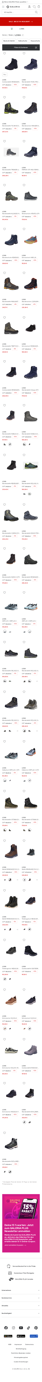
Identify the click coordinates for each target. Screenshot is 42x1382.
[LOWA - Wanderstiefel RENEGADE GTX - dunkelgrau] (31, 559)
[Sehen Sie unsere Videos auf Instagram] (13, 1328)
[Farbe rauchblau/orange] (10, 780)
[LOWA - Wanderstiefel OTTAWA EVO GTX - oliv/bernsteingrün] (11, 802)
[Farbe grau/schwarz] (24, 681)
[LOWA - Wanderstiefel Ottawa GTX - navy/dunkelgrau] (31, 372)
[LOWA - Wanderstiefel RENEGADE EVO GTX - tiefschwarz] (11, 466)
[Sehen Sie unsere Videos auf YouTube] (21, 1328)
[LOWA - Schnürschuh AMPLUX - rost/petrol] (31, 240)
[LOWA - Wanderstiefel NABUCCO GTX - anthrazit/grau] (11, 416)
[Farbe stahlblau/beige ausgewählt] (10, 444)
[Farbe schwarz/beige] (10, 830)
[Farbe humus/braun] (24, 1028)
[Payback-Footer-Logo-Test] (34, 1336)
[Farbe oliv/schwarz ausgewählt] (15, 730)
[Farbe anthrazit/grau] (4, 444)
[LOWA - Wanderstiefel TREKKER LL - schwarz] (11, 152)
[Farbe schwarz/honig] (15, 879)
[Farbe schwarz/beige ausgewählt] (29, 830)
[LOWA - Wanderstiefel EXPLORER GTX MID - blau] (31, 1094)
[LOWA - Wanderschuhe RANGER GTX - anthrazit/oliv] (31, 108)
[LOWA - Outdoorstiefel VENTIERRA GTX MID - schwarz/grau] (31, 951)
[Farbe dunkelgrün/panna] (29, 1122)
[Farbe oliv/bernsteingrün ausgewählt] (4, 830)
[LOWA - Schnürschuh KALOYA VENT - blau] (11, 1050)
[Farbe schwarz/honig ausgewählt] (15, 929)
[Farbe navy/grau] (24, 631)
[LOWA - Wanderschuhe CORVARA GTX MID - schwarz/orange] (31, 284)
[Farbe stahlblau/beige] (29, 444)
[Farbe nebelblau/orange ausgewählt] (29, 631)
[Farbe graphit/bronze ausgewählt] (4, 979)
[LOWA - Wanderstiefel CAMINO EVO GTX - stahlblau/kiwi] (11, 515)
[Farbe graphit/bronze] (24, 929)
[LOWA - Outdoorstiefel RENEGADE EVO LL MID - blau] (11, 372)
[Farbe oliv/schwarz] (34, 681)
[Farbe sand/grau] (29, 879)
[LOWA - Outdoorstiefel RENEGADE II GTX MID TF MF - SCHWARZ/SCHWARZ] (11, 64)
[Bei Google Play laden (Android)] (8, 1336)
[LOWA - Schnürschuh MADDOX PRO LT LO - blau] (11, 1094)
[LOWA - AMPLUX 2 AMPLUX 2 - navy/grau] (11, 603)
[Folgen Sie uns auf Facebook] (6, 1328)
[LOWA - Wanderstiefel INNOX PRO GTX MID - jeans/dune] (31, 515)
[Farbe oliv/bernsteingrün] (24, 830)
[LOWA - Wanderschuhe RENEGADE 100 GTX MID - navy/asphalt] (11, 240)
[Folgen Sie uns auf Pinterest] (36, 1328)
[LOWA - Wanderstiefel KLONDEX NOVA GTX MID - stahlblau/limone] (11, 196)
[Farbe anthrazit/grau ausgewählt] (24, 444)
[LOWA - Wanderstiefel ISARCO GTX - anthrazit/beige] (11, 559)
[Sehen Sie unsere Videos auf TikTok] (28, 1328)
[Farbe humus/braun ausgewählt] (4, 1028)
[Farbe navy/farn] (24, 493)
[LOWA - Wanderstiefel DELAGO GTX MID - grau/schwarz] (31, 653)
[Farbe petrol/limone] (10, 681)
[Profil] (29, 6)
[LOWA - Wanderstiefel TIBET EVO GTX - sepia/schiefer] (11, 328)
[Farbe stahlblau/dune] (10, 979)
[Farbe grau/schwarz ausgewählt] (24, 730)
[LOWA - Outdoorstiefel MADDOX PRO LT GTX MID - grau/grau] (31, 1050)
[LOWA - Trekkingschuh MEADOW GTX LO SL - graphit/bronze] (31, 901)
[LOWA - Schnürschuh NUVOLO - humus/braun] (11, 1000)
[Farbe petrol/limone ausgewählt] (29, 493)
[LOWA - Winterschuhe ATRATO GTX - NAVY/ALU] (31, 196)
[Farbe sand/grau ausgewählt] (10, 879)
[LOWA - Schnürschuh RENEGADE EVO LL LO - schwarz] (31, 328)
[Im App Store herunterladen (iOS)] (21, 1336)
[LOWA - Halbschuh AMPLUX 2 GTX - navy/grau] (11, 752)
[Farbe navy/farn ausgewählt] (4, 681)
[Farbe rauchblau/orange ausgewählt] (29, 780)
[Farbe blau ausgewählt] (24, 1122)
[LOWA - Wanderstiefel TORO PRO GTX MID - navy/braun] (31, 64)
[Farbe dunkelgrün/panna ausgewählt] (10, 1171)
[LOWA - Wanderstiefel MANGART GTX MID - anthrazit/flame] (11, 284)
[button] (15, 2)
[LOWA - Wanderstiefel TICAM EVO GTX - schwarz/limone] (11, 108)
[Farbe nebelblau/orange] (10, 631)
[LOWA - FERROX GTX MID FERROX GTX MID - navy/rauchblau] (31, 152)
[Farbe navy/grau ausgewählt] (4, 631)
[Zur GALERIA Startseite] (13, 7)
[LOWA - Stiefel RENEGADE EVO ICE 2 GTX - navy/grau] (11, 851)
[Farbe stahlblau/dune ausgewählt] (29, 929)
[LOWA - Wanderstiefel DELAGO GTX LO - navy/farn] (31, 466)
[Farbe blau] (4, 1171)
